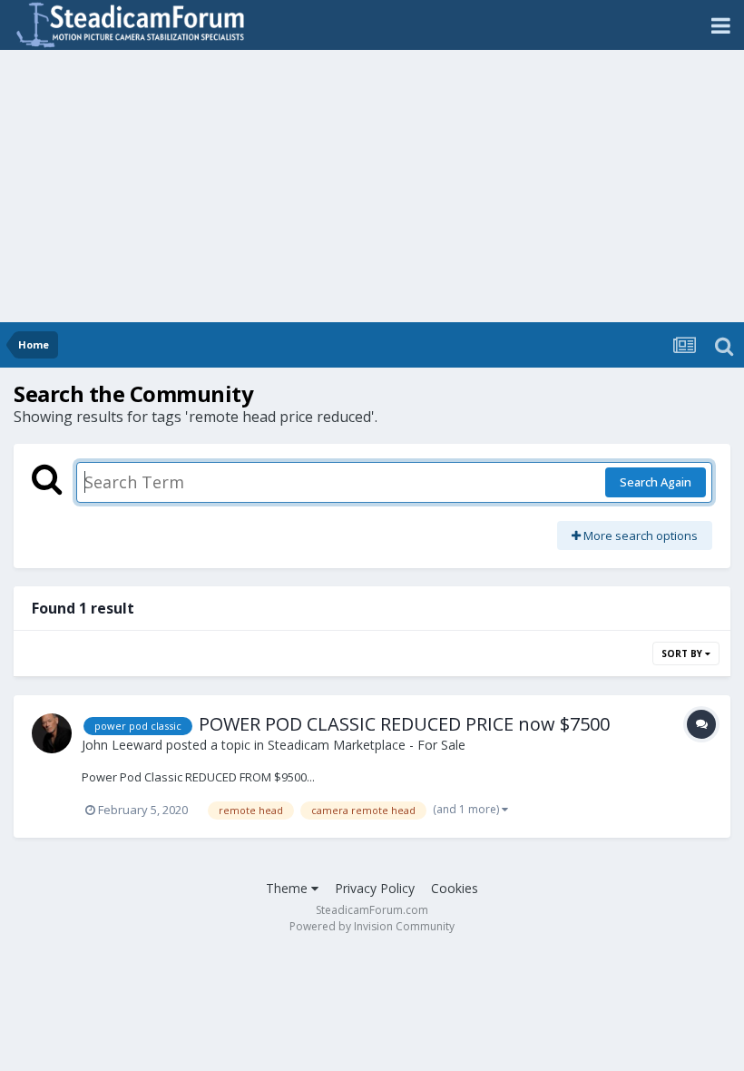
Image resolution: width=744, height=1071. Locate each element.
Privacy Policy (375, 888)
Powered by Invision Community (372, 926)
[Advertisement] (372, 186)
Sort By (683, 653)
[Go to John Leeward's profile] (52, 733)
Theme (288, 888)
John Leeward (122, 744)
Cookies (454, 888)
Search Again (655, 482)
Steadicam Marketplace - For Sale (366, 744)
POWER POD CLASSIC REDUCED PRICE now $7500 (404, 724)
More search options (639, 535)
